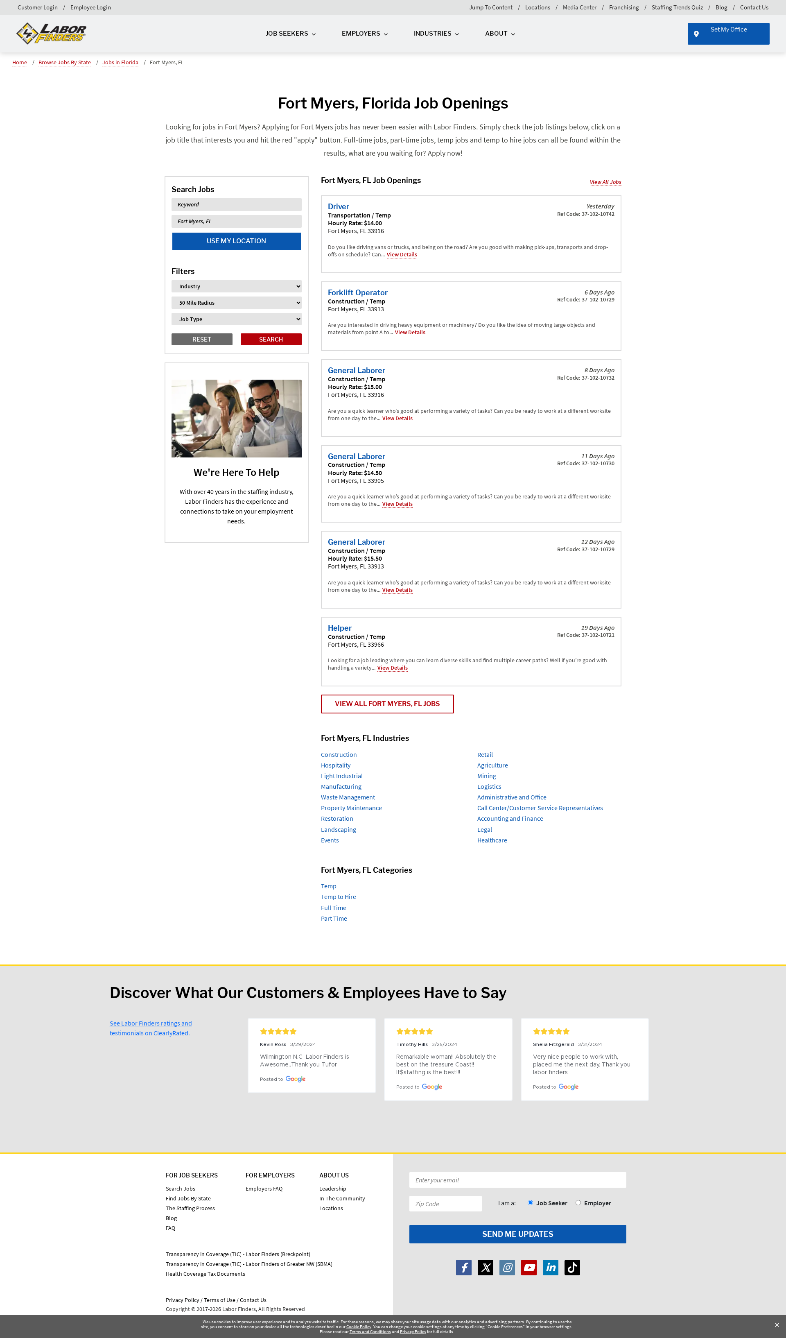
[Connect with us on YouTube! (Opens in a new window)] (529, 1267)
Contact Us (754, 7)
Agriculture (492, 765)
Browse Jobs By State (64, 62)
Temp (329, 886)
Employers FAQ (264, 1188)
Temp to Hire (338, 896)
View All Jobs (605, 182)
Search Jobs (180, 1188)
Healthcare (492, 840)
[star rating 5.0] (312, 1031)
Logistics (489, 786)
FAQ (170, 1228)
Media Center (579, 7)
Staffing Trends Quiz (677, 7)
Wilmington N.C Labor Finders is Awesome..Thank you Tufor (305, 1061)
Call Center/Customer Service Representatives (540, 808)
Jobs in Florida (120, 62)
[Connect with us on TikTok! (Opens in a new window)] (572, 1267)
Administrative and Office (512, 797)
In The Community (342, 1198)
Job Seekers (287, 33)
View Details (402, 254)
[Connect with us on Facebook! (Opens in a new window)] (464, 1267)
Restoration (337, 818)
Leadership (332, 1188)
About (496, 33)
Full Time (333, 907)
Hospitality (335, 765)
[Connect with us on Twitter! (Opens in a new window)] (485, 1267)
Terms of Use (219, 1300)
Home (19, 62)
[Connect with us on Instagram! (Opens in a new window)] (507, 1267)
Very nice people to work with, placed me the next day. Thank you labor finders (582, 1064)
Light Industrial (342, 776)
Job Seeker (551, 1203)
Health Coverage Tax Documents (205, 1273)
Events (330, 840)
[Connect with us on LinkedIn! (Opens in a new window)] (550, 1267)
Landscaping (338, 829)
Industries (433, 33)
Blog (721, 7)
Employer (597, 1203)
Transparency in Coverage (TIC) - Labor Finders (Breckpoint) (238, 1254)
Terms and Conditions (370, 1331)
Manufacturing (341, 786)
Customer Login (38, 7)
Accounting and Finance (510, 818)
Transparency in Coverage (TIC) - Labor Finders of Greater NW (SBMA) (249, 1264)
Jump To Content (491, 7)
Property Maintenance (351, 808)
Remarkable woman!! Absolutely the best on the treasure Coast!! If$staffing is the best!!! (447, 1064)
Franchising (624, 7)
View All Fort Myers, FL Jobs (387, 704)
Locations (537, 7)
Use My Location (236, 241)
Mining (486, 776)
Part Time (334, 918)
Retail (485, 754)
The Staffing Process (190, 1208)
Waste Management (348, 797)
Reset (201, 339)
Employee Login (90, 7)
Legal (484, 829)
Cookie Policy (358, 1326)
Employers (361, 33)
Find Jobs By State (188, 1198)
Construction (339, 754)
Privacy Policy (413, 1331)
